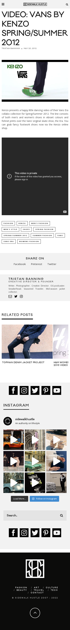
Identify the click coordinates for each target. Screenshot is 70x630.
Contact (37, 593)
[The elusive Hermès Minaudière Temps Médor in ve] (56, 461)
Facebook (20, 264)
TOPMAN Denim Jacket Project (23, 362)
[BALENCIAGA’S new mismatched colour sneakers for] (35, 482)
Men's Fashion (39, 223)
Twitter (51, 264)
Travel (39, 590)
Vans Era (9, 241)
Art (36, 587)
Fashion (8, 223)
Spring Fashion (44, 229)
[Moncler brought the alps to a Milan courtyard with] (35, 461)
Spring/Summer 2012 (15, 235)
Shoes (26, 229)
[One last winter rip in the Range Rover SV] (13, 482)
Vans (60, 235)
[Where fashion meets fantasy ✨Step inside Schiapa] (35, 439)
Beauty (22, 590)
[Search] (67, 4)
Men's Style (10, 229)
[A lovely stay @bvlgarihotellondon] (13, 439)
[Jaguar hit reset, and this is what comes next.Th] (56, 482)
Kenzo (22, 223)
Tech (54, 590)
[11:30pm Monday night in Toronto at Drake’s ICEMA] (13, 461)
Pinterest (36, 264)
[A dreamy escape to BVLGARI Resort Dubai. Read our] (56, 439)
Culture (52, 587)
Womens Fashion (29, 241)
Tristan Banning (11, 48)
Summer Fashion (42, 235)
